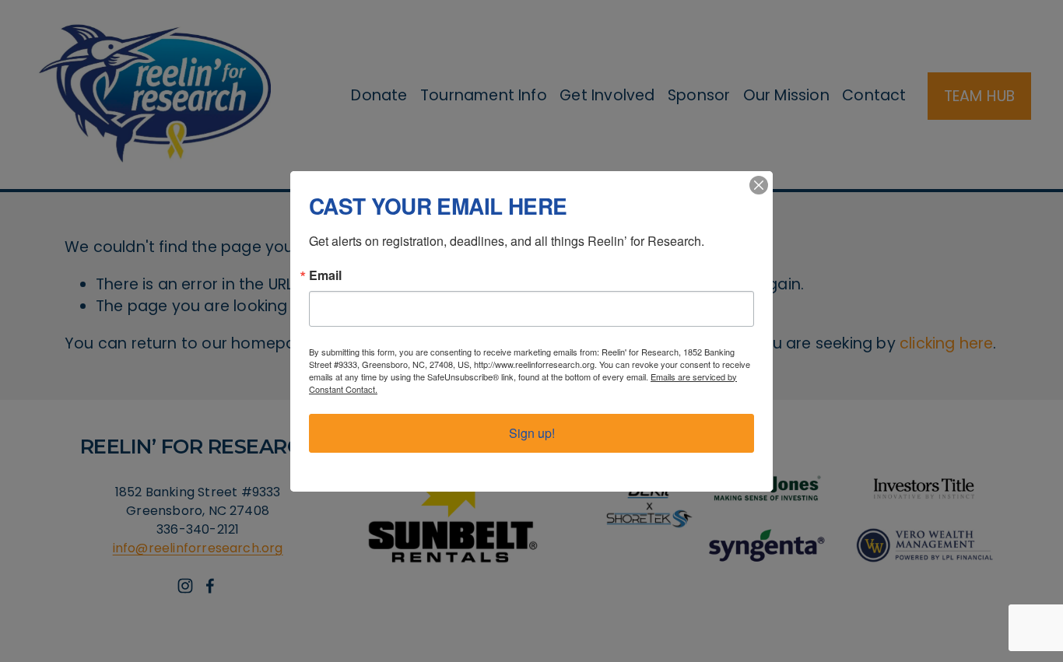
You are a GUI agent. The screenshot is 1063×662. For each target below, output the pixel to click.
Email (325, 275)
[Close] (758, 185)
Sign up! (532, 433)
